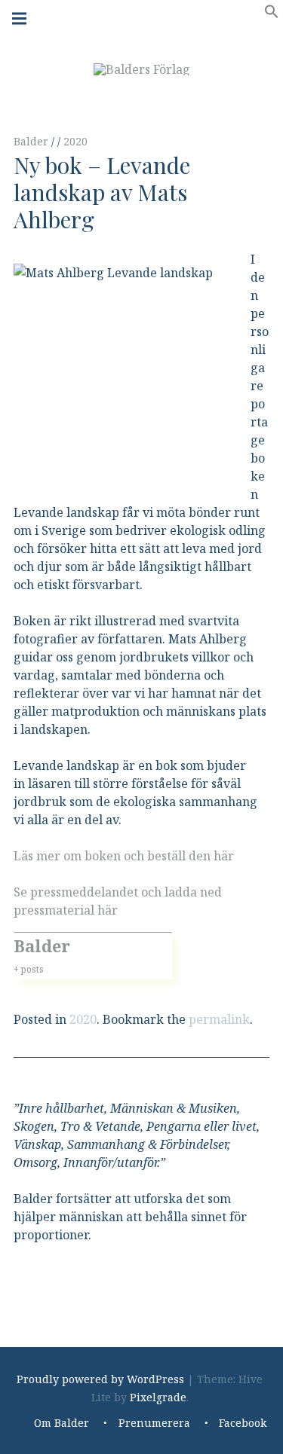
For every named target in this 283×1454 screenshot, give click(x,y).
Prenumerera (154, 1423)
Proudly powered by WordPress (100, 1379)
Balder (32, 141)
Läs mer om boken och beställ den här (124, 856)
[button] (271, 14)
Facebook (242, 1423)
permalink (219, 1019)
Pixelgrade (158, 1397)
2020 (75, 141)
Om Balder (61, 1423)
